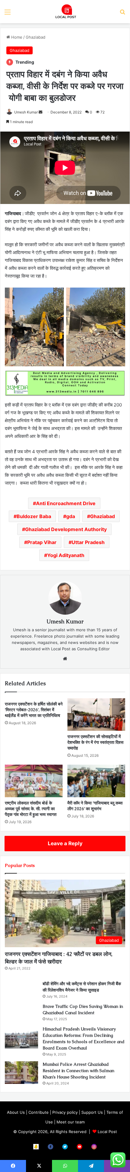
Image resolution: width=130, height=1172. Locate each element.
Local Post (107, 1131)
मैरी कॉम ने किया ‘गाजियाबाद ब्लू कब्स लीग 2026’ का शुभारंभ (94, 805)
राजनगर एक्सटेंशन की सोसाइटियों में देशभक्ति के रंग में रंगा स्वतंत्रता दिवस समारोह (95, 742)
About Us (16, 1112)
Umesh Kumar (26, 112)
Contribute (38, 1112)
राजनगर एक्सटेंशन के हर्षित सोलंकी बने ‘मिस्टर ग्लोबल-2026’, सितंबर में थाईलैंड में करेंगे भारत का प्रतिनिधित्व (34, 709)
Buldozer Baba (34, 516)
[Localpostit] (65, 11)
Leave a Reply (65, 843)
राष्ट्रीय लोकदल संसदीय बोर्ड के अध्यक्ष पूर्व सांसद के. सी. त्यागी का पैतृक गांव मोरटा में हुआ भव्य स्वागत (31, 808)
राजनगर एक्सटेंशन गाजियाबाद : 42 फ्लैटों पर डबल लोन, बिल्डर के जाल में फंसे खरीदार (58, 958)
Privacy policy (65, 1112)
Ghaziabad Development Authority (66, 529)
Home (16, 37)
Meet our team (71, 1121)
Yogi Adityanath (65, 555)
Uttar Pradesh (88, 542)
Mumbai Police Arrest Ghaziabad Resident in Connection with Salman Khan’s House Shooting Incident (78, 1071)
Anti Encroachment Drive (66, 503)
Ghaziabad (35, 37)
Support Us (92, 1112)
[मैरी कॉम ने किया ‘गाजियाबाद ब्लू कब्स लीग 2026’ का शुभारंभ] (96, 781)
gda (70, 516)
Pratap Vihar (42, 542)
